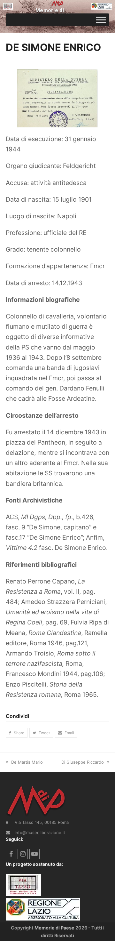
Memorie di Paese (54, 927)
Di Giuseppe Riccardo (82, 762)
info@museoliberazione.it (40, 832)
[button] (16, 733)
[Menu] (101, 20)
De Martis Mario (27, 762)
